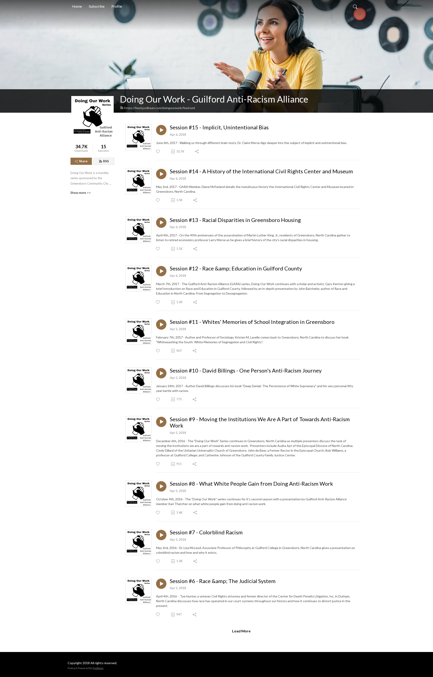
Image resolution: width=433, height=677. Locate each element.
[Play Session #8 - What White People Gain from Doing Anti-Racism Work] (161, 486)
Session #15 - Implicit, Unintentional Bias (219, 127)
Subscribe (96, 6)
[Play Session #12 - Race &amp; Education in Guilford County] (161, 271)
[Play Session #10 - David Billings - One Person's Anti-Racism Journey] (161, 373)
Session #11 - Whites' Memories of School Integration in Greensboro (252, 322)
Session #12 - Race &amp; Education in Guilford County (236, 268)
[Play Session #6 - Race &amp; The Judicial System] (161, 584)
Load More (241, 631)
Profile (116, 6)
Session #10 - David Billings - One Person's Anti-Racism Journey (246, 370)
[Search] (355, 6)
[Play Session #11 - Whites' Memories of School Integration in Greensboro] (161, 324)
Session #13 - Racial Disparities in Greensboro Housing (235, 220)
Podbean (98, 668)
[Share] (197, 151)
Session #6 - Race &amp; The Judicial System (223, 581)
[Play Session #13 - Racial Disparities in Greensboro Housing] (161, 222)
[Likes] (158, 151)
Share (83, 161)
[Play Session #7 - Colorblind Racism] (161, 535)
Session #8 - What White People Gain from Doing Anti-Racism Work (251, 483)
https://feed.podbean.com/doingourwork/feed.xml (159, 108)
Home (77, 6)
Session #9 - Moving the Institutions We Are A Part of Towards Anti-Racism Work (260, 422)
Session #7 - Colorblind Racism (206, 532)
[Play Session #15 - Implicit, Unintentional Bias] (161, 130)
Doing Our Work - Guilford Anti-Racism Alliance (214, 99)
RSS (106, 161)
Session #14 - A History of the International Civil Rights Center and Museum (261, 171)
